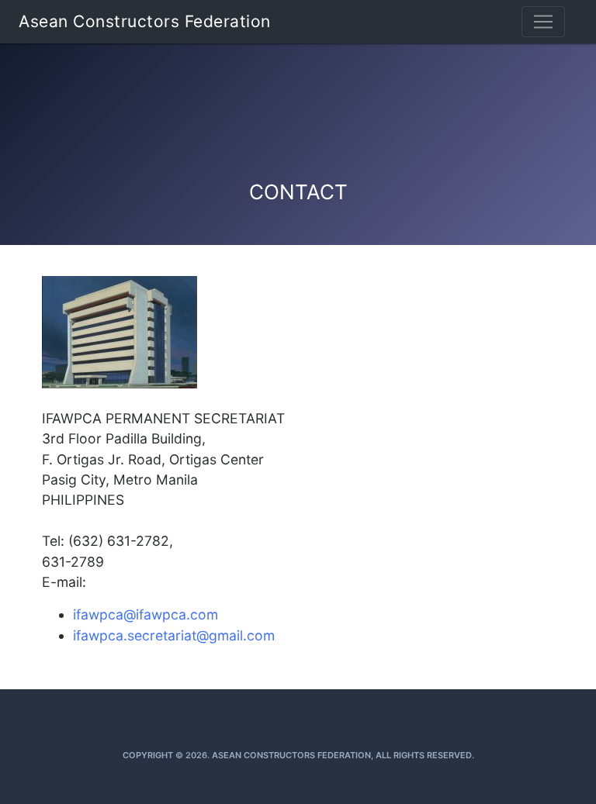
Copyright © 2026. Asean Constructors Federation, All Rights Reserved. (298, 755)
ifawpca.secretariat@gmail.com (174, 635)
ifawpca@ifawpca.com (145, 614)
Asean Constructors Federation (145, 21)
